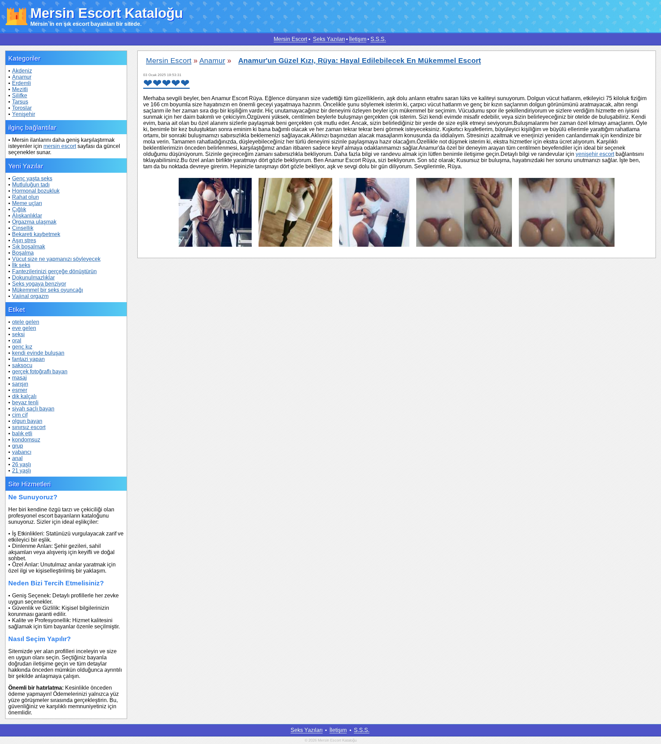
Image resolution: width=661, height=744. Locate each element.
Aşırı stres (24, 240)
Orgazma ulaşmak (34, 222)
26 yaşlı (21, 464)
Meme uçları (27, 203)
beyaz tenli (25, 402)
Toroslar (22, 108)
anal (17, 458)
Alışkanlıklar (27, 216)
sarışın (20, 384)
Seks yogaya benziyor (39, 284)
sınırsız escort (28, 427)
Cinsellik (22, 228)
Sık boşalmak (28, 246)
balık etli (22, 433)
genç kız (22, 347)
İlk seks (21, 265)
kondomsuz (26, 440)
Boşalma (23, 253)
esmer (19, 390)
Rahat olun (25, 197)
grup (17, 446)
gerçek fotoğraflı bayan (39, 371)
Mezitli (20, 89)
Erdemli (21, 83)
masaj (19, 378)
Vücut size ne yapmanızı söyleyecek (56, 259)
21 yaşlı (21, 471)
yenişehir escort (595, 154)
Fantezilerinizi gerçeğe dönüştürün (54, 271)
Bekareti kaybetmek (36, 234)
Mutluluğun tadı (31, 185)
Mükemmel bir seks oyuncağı (47, 290)
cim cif (20, 415)
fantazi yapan (28, 359)
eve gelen (24, 328)
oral (16, 340)
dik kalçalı (24, 396)
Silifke (19, 95)
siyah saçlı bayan (33, 409)
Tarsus (20, 102)
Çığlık (19, 209)
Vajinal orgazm (30, 296)
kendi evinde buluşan (38, 353)
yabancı (21, 452)
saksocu (22, 365)
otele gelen (25, 322)
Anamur (21, 77)
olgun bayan (27, 421)
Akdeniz (22, 71)
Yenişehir (23, 114)
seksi (18, 334)
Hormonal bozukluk (36, 191)
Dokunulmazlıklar (33, 277)
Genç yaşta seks (32, 178)
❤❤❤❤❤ (166, 83)
